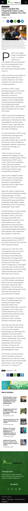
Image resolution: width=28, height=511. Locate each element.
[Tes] (14, 462)
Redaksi (5, 17)
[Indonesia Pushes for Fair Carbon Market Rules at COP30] (23, 422)
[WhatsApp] (15, 21)
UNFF (15, 370)
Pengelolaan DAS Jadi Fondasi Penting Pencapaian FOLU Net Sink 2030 (10, 411)
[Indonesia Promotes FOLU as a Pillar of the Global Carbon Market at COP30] (23, 442)
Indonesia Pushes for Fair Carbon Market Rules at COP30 (11, 421)
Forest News (5, 6)
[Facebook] (8, 21)
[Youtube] (19, 489)
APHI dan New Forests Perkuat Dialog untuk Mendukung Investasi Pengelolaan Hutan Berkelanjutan (10, 400)
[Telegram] (22, 21)
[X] (11, 21)
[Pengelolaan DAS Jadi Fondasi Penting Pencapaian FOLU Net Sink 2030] (23, 411)
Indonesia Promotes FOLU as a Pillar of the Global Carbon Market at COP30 (11, 442)
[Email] (18, 21)
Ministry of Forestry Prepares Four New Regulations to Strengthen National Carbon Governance (9, 431)
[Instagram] (12, 489)
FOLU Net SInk (9, 370)
